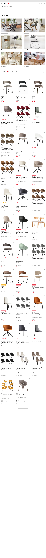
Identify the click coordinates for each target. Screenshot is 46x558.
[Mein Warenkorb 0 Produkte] (44, 3)
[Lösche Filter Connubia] (8, 76)
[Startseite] (1, 11)
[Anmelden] (40, 3)
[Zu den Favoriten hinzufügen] (14, 80)
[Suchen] (2, 6)
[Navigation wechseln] (2, 3)
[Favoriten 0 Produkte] (42, 3)
